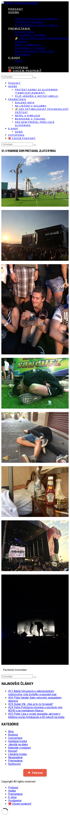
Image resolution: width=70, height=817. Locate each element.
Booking (13, 734)
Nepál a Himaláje (27, 45)
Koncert (12, 751)
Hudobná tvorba (17, 741)
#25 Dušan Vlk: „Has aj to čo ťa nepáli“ (30, 704)
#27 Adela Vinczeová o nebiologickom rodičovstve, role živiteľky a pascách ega (32, 693)
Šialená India (24, 32)
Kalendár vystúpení (19, 747)
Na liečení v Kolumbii (30, 35)
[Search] (34, 77)
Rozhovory (14, 764)
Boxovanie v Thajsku (30, 48)
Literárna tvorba (17, 754)
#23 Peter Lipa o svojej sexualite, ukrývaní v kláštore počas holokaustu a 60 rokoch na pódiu (36, 715)
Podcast (15, 9)
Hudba (13, 12)
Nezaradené (15, 757)
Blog (11, 731)
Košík (19, 61)
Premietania (19, 28)
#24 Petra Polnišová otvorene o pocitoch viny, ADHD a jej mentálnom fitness (35, 709)
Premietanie (15, 760)
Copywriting (15, 738)
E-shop (14, 57)
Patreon (37, 772)
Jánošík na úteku (18, 744)
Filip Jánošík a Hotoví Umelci (36, 25)
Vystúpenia (18, 67)
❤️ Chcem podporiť (25, 70)
